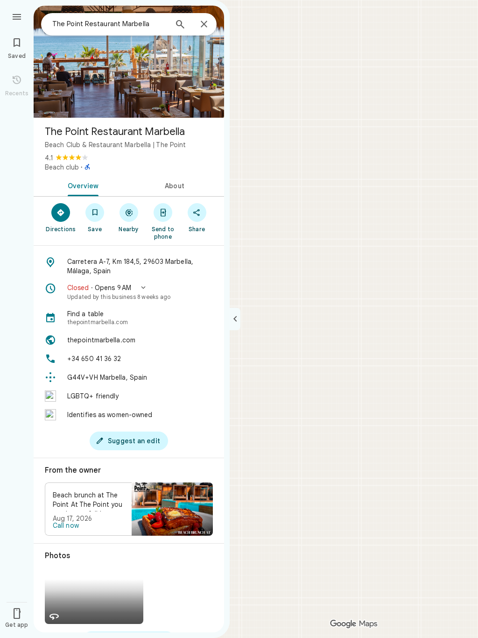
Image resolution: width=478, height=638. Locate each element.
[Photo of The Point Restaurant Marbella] (129, 62)
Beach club (62, 167)
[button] (129, 292)
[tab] (81, 185)
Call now (66, 525)
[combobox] (109, 23)
